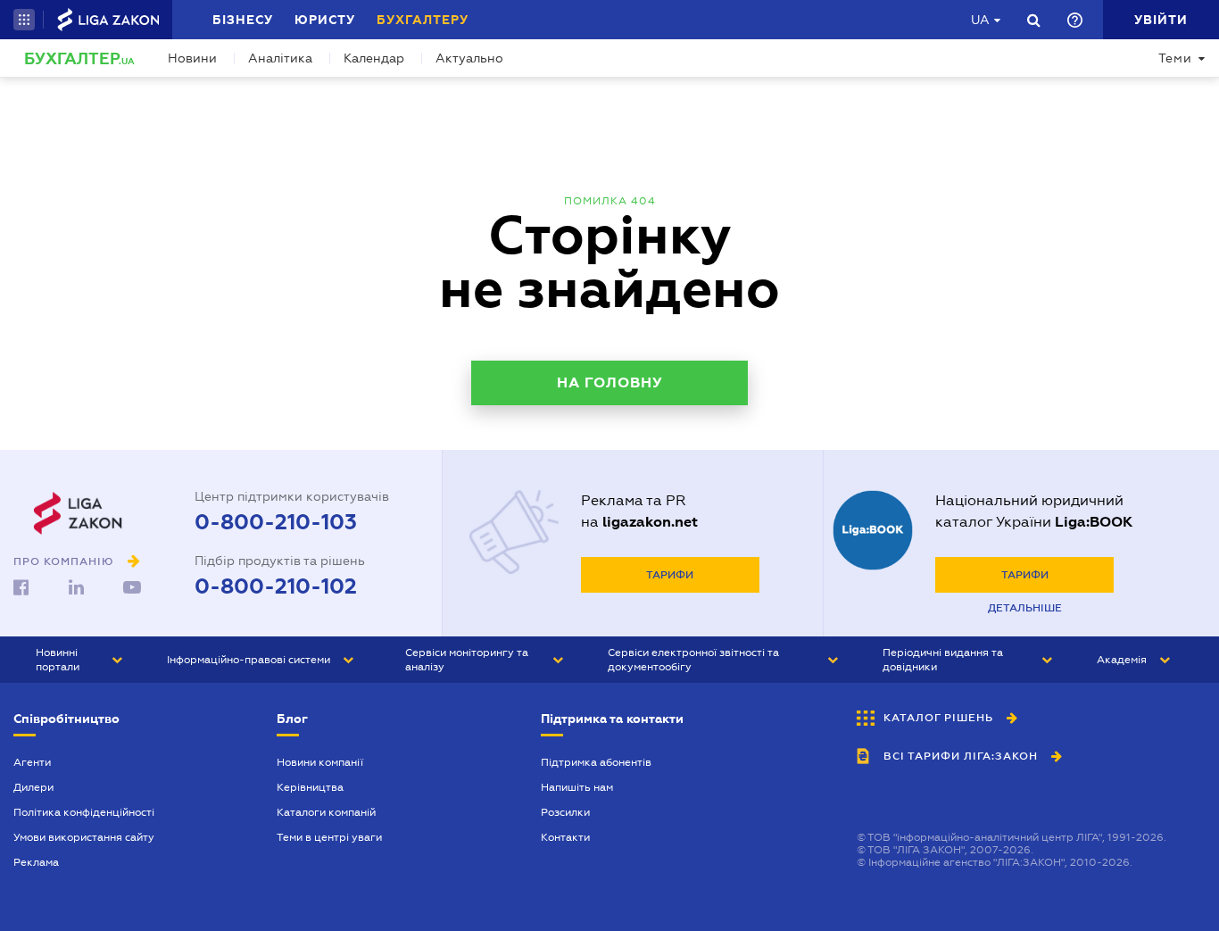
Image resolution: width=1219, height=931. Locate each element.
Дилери (33, 787)
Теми (1175, 58)
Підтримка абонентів (596, 762)
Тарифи (669, 575)
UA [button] (980, 19)
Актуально (469, 58)
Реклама (36, 862)
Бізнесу (242, 19)
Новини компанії (320, 762)
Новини (192, 58)
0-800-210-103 (276, 522)
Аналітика (280, 58)
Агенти (32, 762)
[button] (24, 19)
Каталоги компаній (326, 812)
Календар (374, 58)
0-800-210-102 (276, 586)
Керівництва (310, 787)
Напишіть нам (577, 787)
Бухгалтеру (423, 19)
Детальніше (1025, 608)
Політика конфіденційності (83, 812)
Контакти (565, 837)
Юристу (324, 19)
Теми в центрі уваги (329, 837)
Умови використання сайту (83, 837)
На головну (610, 382)
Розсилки (565, 812)
